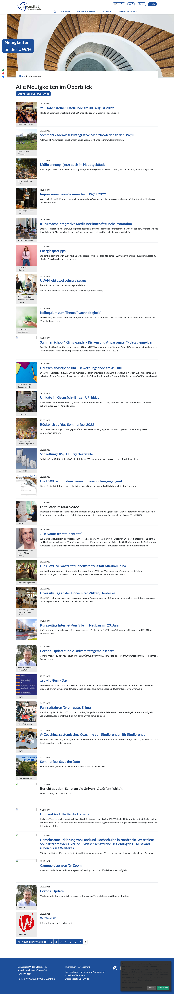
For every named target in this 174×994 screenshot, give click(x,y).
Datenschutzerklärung (131, 982)
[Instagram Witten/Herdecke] (115, 968)
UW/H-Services (127, 11)
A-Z (131, 4)
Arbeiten (107, 11)
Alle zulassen (163, 987)
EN (122, 4)
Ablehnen (152, 987)
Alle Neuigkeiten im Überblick (32, 941)
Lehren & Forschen (87, 11)
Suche (141, 4)
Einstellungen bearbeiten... (132, 987)
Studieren (65, 11)
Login (152, 4)
